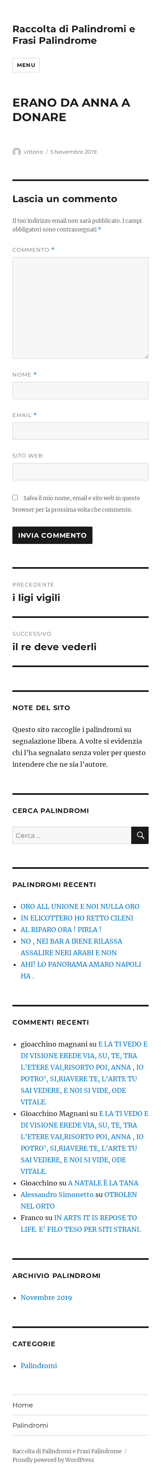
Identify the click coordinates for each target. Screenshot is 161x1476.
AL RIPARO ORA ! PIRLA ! (61, 929)
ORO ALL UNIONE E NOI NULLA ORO (80, 906)
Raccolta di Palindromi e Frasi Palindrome (73, 34)
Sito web (27, 455)
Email (24, 415)
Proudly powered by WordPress (53, 1460)
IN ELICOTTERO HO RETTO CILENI (77, 918)
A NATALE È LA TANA (103, 1183)
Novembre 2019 (46, 1297)
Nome (24, 374)
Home (22, 1405)
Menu (26, 65)
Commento (33, 249)
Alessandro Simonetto (57, 1194)
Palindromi (39, 1366)
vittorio (33, 151)
